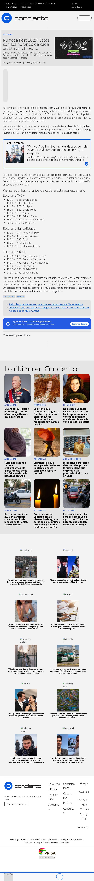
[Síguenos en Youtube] (65, 16)
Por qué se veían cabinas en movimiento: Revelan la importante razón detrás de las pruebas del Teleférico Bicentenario (26, 582)
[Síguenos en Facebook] (57, 16)
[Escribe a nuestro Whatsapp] (49, 20)
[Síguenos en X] (61, 16)
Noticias (39, 3)
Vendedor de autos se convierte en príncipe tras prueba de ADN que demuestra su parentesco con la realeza (26, 760)
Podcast (67, 803)
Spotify (83, 814)
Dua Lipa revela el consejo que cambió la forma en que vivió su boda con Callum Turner (26, 715)
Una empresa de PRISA (47, 851)
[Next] (73, 876)
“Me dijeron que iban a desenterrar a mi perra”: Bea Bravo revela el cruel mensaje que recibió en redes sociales (26, 671)
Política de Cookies (50, 839)
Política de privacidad (30, 839)
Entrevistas (11, 7)
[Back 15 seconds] (52, 876)
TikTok (83, 818)
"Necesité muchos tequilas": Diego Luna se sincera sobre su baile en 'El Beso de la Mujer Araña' (49, 309)
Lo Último (30, 3)
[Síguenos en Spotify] (69, 16)
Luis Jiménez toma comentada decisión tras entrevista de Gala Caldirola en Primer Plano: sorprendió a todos (68, 760)
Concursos (50, 3)
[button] (47, 872)
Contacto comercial (17, 804)
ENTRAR (74, 3)
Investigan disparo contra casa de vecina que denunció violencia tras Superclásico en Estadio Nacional (68, 671)
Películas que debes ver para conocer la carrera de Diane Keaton (46, 304)
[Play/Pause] (59, 876)
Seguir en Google (79, 324)
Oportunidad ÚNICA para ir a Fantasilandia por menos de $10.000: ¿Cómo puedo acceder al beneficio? (68, 715)
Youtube (84, 809)
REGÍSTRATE (76, 7)
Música (21, 297)
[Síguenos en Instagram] (53, 16)
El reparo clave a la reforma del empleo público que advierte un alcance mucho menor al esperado (68, 626)
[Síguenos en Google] (49, 16)
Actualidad (9, 297)
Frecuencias (25, 7)
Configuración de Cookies (71, 839)
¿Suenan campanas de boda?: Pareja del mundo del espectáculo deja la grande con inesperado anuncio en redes (25, 626)
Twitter (84, 804)
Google (84, 783)
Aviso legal (14, 839)
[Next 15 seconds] (66, 876)
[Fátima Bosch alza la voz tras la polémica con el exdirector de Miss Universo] (68, 567)
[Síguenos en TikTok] (73, 16)
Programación (18, 3)
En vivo (7, 3)
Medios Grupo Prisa (47, 857)
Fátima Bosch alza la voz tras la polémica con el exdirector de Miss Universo (68, 581)
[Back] (46, 876)
